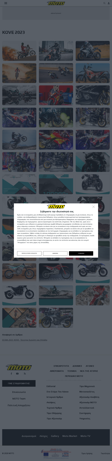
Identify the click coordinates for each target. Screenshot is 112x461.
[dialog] (56, 230)
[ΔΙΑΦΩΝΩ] (94, 207)
